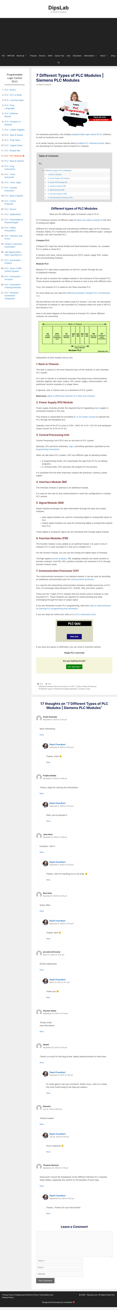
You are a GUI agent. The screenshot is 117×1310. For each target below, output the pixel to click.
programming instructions (47, 449)
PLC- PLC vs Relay (13, 95)
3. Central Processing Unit (57, 182)
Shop (113, 56)
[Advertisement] (58, 35)
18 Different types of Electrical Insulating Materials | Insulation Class (64, 689)
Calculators (77, 56)
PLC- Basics (10, 90)
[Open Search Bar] (58, 62)
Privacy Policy (8, 1295)
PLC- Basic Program (14, 196)
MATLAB (10, 56)
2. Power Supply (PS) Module (59, 178)
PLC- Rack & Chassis (14, 161)
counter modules (59, 558)
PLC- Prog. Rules (12, 140)
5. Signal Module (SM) (56, 190)
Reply (42, 735)
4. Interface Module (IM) (57, 186)
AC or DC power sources (84, 417)
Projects (33, 56)
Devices (42, 56)
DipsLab (58, 7)
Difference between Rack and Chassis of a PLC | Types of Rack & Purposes (68, 686)
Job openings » (74, 667)
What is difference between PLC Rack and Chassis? (71, 396)
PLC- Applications (13, 214)
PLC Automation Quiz (86, 614)
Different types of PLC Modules (58, 170)
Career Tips (59, 56)
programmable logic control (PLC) (86, 134)
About (102, 56)
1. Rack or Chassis (54, 174)
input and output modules (88, 220)
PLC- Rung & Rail (12, 150)
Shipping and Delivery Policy (26, 1295)
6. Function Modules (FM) (57, 194)
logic (70, 446)
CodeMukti (68, 1302)
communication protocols (82, 579)
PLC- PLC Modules (13, 156)
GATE (50, 56)
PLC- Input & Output (14, 135)
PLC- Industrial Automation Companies (11, 296)
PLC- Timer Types (13, 182)
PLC (3, 56)
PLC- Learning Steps (14, 100)
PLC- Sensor (10, 209)
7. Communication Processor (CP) (60, 198)
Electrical (20, 56)
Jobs (68, 56)
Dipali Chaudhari (57, 744)
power (96, 408)
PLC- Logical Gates (13, 145)
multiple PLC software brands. (91, 143)
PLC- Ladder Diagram (15, 130)
